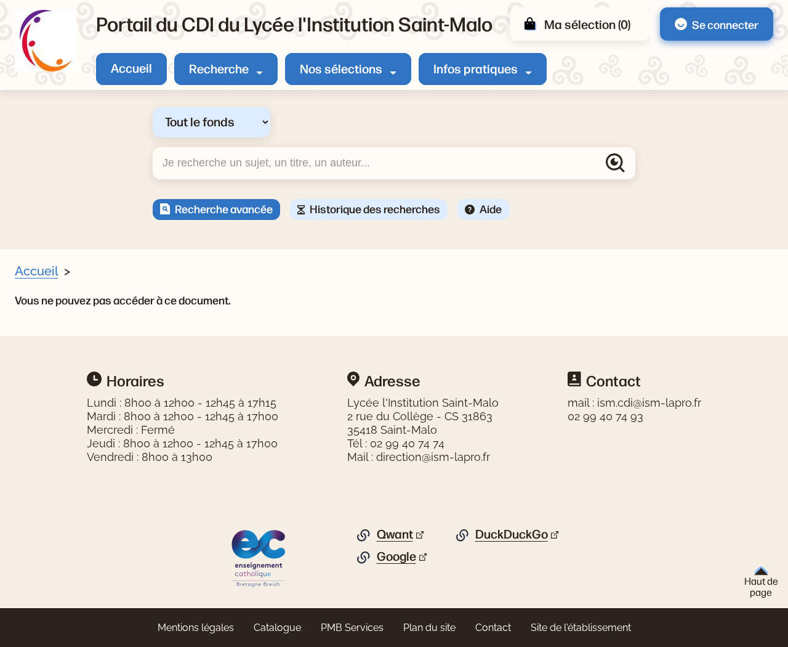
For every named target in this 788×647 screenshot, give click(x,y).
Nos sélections (341, 68)
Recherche (219, 68)
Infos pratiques (475, 68)
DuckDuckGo (511, 534)
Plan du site (429, 627)
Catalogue (277, 627)
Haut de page (761, 586)
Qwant (395, 534)
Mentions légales (196, 627)
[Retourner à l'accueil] (45, 40)
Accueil (131, 67)
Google (396, 556)
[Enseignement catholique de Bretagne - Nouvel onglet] (259, 557)
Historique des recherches (375, 208)
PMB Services (352, 627)
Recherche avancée (224, 208)
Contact (493, 627)
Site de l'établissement (581, 627)
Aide (491, 208)
